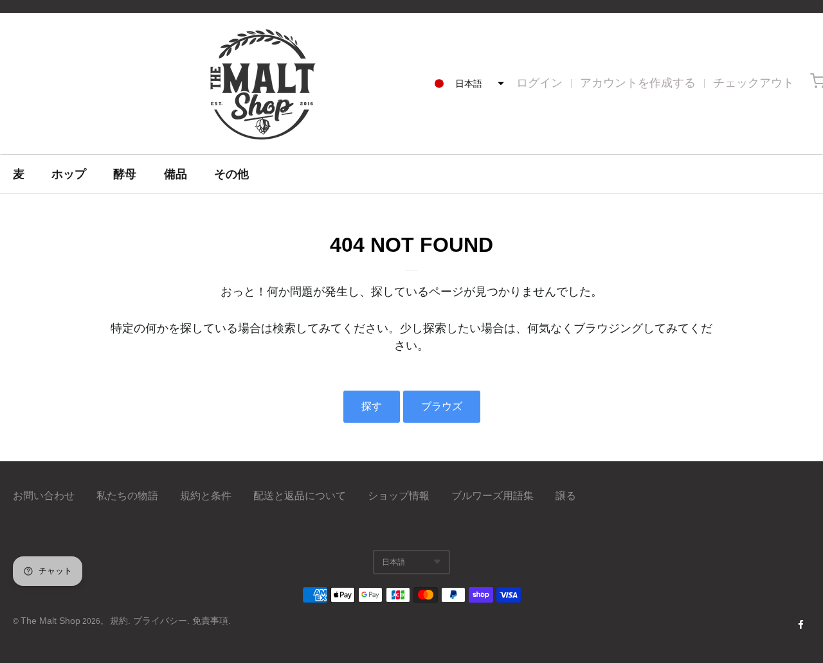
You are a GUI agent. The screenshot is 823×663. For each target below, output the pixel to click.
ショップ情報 (399, 495)
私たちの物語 (127, 495)
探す (371, 406)
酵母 (124, 174)
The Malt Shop (50, 620)
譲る (566, 495)
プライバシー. (162, 620)
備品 (175, 174)
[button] (465, 83)
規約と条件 (205, 495)
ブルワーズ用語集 (492, 495)
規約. (121, 620)
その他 (231, 174)
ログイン (539, 82)
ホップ (68, 174)
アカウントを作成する (638, 82)
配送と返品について (299, 495)
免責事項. (211, 620)
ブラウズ (441, 406)
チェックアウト (753, 82)
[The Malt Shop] (262, 83)
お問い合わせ (44, 495)
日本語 (393, 562)
